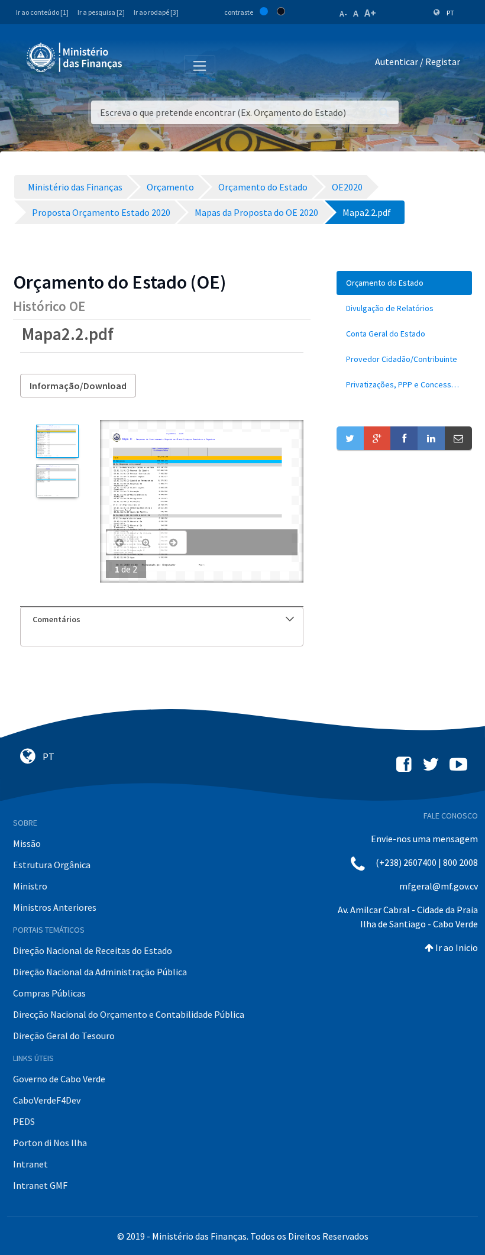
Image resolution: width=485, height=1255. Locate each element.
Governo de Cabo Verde (59, 1079)
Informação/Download (78, 386)
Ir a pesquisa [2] (101, 12)
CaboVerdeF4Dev (46, 1100)
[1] (57, 441)
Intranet (30, 1164)
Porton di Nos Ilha (50, 1143)
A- (343, 13)
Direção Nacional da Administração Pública (100, 972)
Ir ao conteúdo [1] (42, 12)
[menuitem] (404, 283)
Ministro (30, 886)
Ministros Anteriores (54, 907)
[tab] (162, 619)
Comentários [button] (56, 619)
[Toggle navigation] (141, 64)
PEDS (24, 1121)
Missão (27, 843)
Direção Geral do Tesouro (64, 1035)
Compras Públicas (49, 993)
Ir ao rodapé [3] (156, 12)
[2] (57, 480)
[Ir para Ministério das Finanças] (75, 57)
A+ (370, 13)
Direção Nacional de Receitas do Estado (92, 950)
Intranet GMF (40, 1185)
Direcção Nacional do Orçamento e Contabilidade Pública (128, 1014)
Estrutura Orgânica (51, 865)
